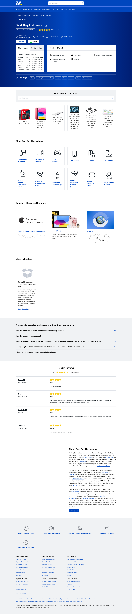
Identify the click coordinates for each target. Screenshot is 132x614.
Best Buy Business (72, 572)
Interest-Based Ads (46, 599)
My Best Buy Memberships (42, 9)
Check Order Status (21, 559)
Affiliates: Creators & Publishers (75, 564)
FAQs (64, 78)
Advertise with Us (72, 562)
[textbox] (31, 236)
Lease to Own (19, 586)
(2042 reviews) (55, 29)
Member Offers (46, 586)
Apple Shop (56, 231)
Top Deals (19, 9)
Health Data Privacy (70, 599)
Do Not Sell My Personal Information (86, 599)
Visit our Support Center (26, 533)
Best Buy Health (71, 567)
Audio (92, 160)
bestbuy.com (74, 511)
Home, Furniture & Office (91, 183)
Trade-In (90, 231)
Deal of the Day (27, 9)
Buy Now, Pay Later (21, 589)
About (78, 78)
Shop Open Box (23, 309)
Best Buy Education (72, 570)
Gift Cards (64, 9)
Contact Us (45, 575)
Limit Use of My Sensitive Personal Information (28, 601)
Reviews (71, 78)
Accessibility (19, 599)
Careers (69, 584)
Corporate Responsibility (74, 586)
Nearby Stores (87, 78)
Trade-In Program (20, 572)
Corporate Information (73, 581)
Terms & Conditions (29, 599)
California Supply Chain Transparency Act (70, 601)
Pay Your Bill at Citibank (22, 584)
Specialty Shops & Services (44, 78)
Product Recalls (20, 570)
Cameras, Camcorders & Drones (40, 183)
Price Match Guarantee (26, 547)
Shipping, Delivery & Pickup (23, 562)
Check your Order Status (51, 533)
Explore (57, 78)
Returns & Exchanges (106, 533)
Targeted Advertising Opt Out (50, 601)
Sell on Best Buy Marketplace (75, 559)
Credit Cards (55, 9)
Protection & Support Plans (49, 570)
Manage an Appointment (48, 567)
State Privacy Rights (58, 599)
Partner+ (69, 575)
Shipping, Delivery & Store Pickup (79, 533)
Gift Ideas (72, 9)
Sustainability (71, 589)
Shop (32, 78)
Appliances (109, 160)
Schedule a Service (47, 564)
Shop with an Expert (47, 562)
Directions (21, 41)
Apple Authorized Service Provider (31, 231)
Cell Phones (74, 160)
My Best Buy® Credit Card (22, 581)
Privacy (38, 599)
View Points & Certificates (48, 584)
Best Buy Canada (21, 593)
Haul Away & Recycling (48, 572)
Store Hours (23, 48)
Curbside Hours (37, 48)
